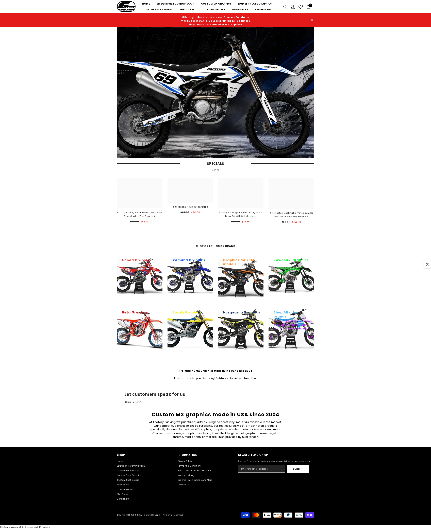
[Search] (285, 7)
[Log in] (293, 7)
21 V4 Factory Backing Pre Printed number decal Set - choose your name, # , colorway (291, 215)
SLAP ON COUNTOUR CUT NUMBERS (190, 207)
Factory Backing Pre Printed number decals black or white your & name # (139, 214)
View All (216, 169)
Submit (298, 469)
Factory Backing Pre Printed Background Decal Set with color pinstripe (240, 214)
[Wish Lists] (301, 7)
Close (312, 20)
